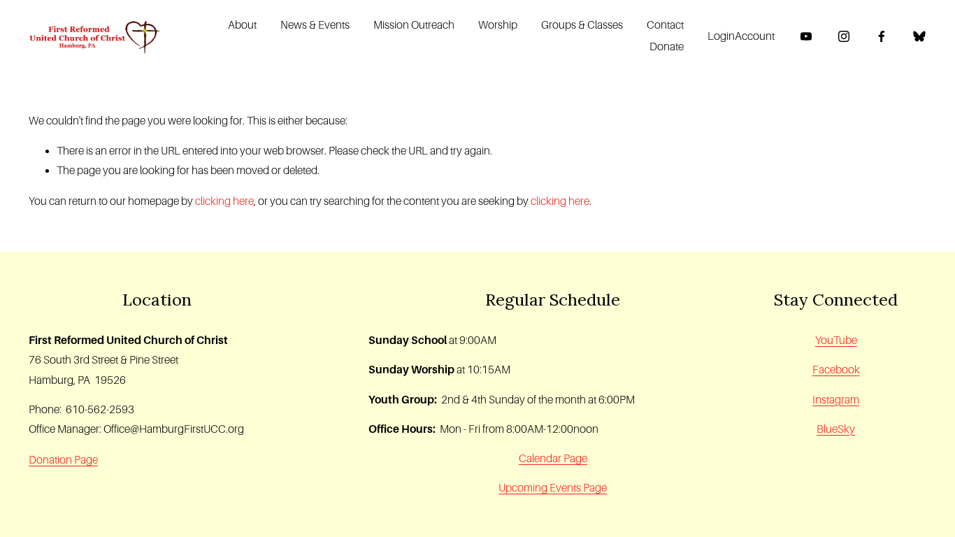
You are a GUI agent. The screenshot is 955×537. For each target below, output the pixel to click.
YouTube (836, 340)
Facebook (836, 369)
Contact (665, 25)
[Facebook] (882, 36)
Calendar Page (553, 458)
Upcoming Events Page (552, 488)
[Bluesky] (919, 36)
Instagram (835, 400)
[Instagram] (844, 36)
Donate (666, 46)
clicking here (224, 201)
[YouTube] (806, 36)
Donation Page (63, 460)
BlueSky (836, 429)
